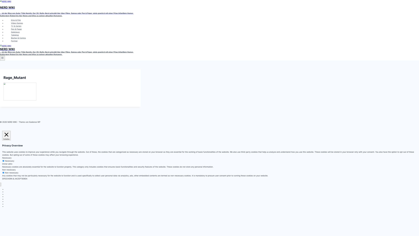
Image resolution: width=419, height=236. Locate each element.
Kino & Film (16, 20)
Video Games (17, 23)
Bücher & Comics (18, 38)
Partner (14, 41)
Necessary (9, 161)
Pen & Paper (16, 29)
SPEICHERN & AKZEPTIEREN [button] (14, 179)
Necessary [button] (6, 158)
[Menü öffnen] (2, 58)
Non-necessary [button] (9, 170)
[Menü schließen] (0, 184)
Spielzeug (15, 32)
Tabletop (15, 35)
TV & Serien (16, 26)
